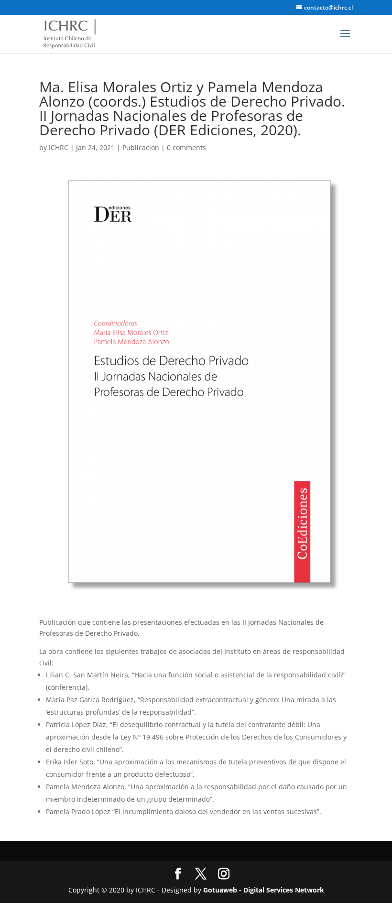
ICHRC (58, 147)
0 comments (186, 147)
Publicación (140, 147)
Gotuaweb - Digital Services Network (263, 889)
